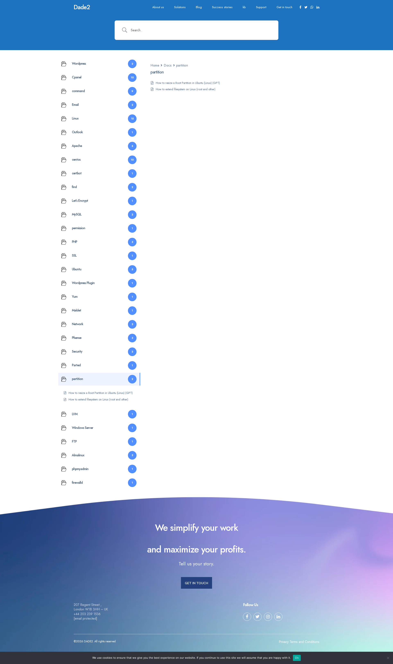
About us (158, 7)
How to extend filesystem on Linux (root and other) (185, 89)
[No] (388, 658)
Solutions (180, 7)
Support (261, 7)
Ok (297, 657)
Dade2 (82, 7)
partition (182, 65)
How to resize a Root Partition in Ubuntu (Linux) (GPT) (188, 83)
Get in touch (284, 7)
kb (244, 7)
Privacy (284, 641)
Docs (168, 65)
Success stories (222, 7)
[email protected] (85, 618)
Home (154, 65)
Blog (199, 7)
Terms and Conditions (304, 641)
